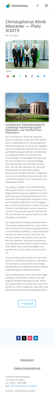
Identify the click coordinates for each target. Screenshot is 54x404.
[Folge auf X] (24, 338)
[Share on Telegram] (44, 76)
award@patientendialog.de (24, 385)
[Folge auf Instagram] (30, 338)
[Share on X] (26, 76)
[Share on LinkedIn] (38, 76)
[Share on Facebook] (32, 76)
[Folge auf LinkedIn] (35, 338)
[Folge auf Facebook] (18, 338)
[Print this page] (7, 76)
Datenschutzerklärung (27, 368)
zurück (28, 303)
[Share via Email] (14, 76)
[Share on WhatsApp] (20, 76)
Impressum (27, 360)
